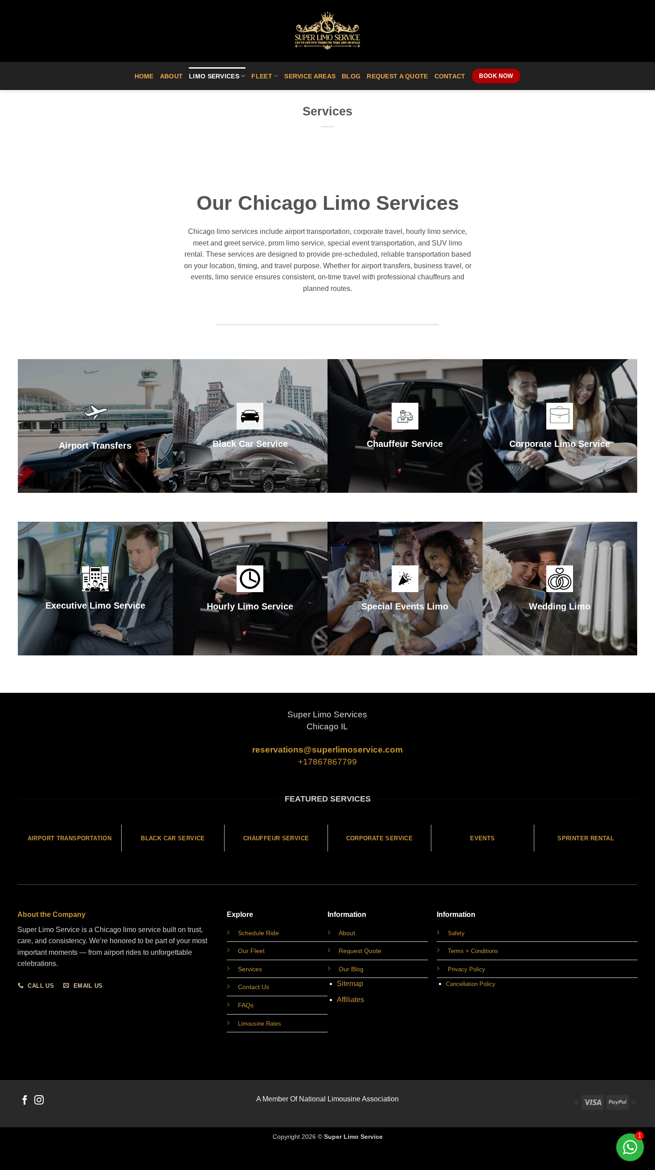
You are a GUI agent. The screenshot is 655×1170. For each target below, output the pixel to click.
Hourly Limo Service (250, 606)
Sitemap (350, 983)
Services (250, 969)
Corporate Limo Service (559, 444)
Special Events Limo (404, 606)
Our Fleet (251, 950)
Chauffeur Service (405, 444)
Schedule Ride (258, 933)
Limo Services (214, 76)
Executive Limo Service (95, 605)
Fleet (261, 76)
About (171, 76)
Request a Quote (397, 76)
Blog (351, 76)
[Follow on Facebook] (24, 1101)
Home (144, 76)
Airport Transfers (95, 445)
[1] (630, 1152)
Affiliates (350, 999)
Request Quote (360, 950)
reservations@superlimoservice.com (327, 749)
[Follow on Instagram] (39, 1101)
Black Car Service (250, 444)
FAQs (246, 1005)
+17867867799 (327, 761)
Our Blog (351, 969)
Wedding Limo (559, 606)
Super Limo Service (353, 1136)
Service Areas (310, 76)
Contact (450, 76)
